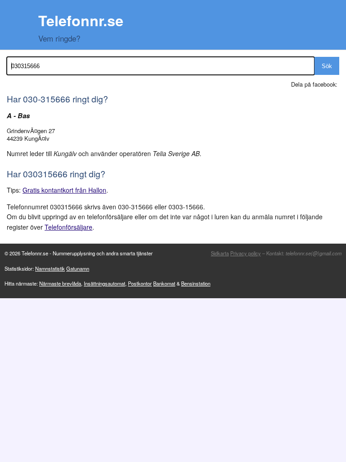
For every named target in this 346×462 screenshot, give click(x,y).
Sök (327, 66)
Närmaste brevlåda (60, 283)
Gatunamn (77, 268)
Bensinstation (195, 283)
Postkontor (140, 283)
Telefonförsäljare (68, 226)
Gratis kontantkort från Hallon (64, 189)
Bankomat (164, 283)
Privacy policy (245, 253)
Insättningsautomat (104, 283)
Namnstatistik (50, 268)
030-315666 (46, 98)
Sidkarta (220, 253)
